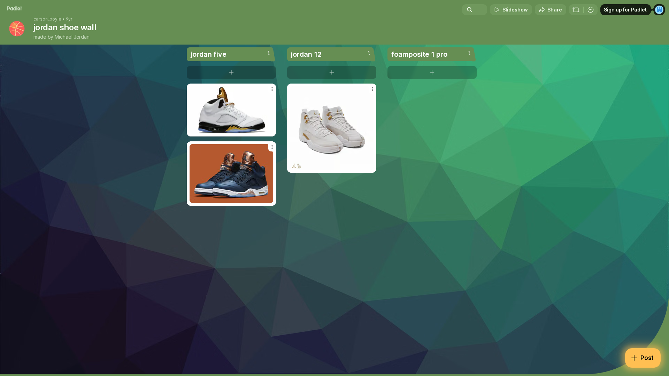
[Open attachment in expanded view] (231, 110)
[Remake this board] (576, 9)
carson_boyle (47, 19)
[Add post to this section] (231, 72)
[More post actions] (272, 89)
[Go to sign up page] (659, 9)
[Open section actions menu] (269, 53)
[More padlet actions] (591, 9)
